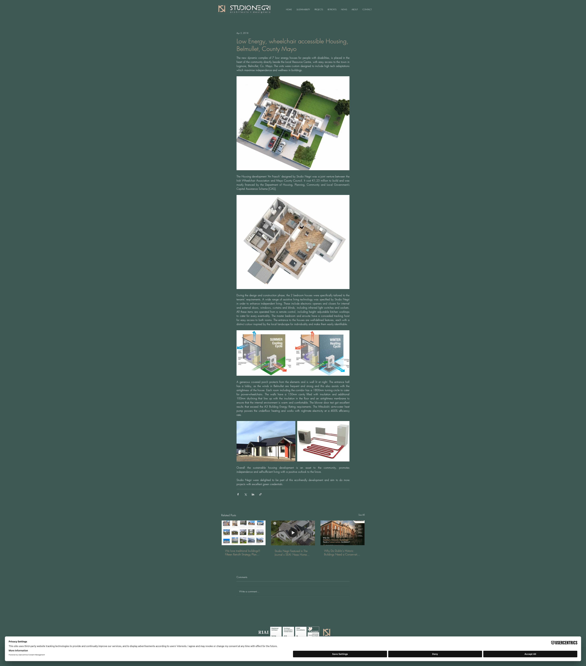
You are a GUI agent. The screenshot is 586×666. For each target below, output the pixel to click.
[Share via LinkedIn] (252, 494)
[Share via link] (260, 494)
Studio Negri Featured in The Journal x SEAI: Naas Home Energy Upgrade (291, 552)
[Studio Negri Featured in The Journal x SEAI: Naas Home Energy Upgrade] (293, 532)
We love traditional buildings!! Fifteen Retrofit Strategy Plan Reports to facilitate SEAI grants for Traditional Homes (243, 552)
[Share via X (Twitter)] (245, 494)
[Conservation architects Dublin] (342, 532)
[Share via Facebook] (238, 494)
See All (361, 514)
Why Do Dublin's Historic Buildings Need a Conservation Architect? (342, 552)
